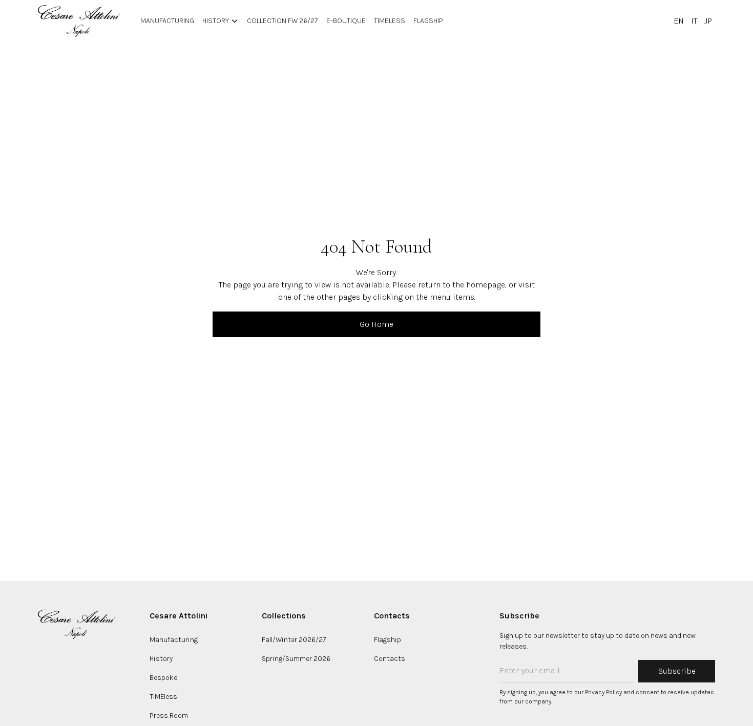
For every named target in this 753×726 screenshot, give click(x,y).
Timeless (389, 20)
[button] (220, 21)
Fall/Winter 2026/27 (294, 639)
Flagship (428, 20)
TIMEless (163, 696)
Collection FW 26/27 (282, 20)
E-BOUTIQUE (346, 20)
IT (694, 21)
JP (708, 21)
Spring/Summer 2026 (296, 658)
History (161, 658)
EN (679, 21)
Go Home (376, 324)
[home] (79, 21)
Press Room (169, 715)
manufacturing (167, 20)
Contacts (389, 658)
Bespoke (163, 677)
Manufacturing (174, 639)
